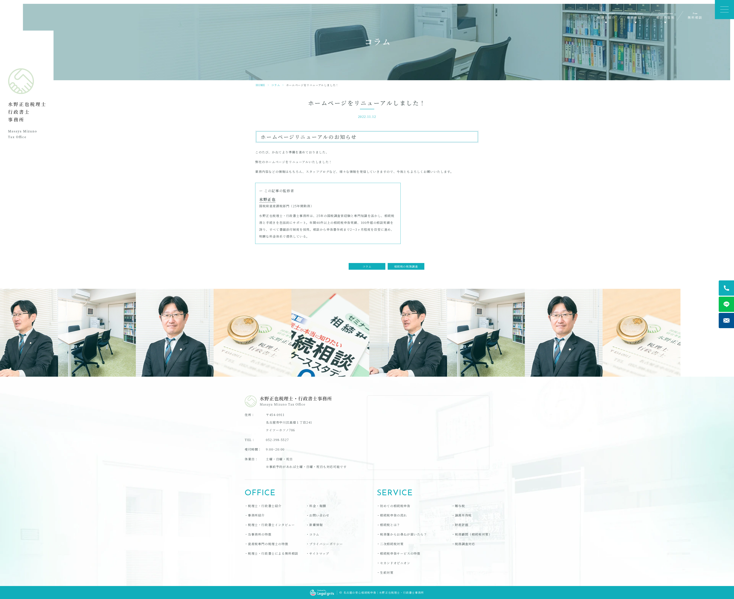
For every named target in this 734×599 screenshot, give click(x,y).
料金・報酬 (317, 506)
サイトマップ (319, 553)
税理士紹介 (606, 16)
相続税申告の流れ (393, 515)
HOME (260, 85)
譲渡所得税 (463, 515)
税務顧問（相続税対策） (473, 534)
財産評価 (461, 525)
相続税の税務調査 (406, 266)
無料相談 (695, 16)
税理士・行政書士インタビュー (271, 525)
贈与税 (460, 506)
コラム (275, 85)
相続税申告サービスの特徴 (400, 553)
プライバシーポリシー (326, 544)
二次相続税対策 (392, 544)
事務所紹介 (636, 16)
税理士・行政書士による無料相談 (273, 553)
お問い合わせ (319, 515)
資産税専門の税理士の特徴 (268, 544)
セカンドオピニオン (395, 563)
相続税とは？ (390, 525)
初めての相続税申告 (395, 506)
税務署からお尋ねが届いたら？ (403, 534)
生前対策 (386, 572)
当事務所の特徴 (259, 534)
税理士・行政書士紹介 (265, 506)
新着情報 (316, 525)
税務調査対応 (465, 544)
